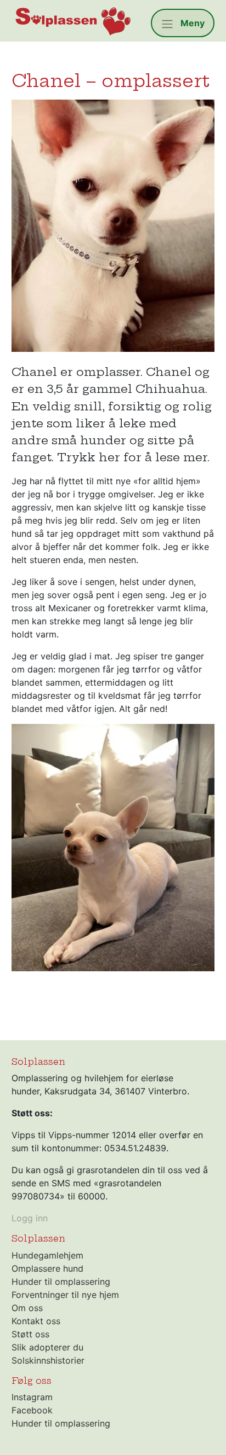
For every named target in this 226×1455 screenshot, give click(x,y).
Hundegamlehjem (47, 1255)
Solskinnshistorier (48, 1360)
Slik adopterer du (47, 1347)
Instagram (32, 1397)
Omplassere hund (47, 1268)
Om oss (27, 1307)
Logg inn (30, 1218)
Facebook (32, 1410)
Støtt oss (30, 1334)
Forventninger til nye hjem (65, 1294)
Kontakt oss (36, 1320)
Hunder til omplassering (61, 1281)
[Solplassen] (73, 20)
